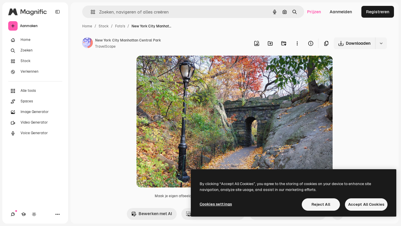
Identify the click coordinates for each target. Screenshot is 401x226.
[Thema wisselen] (34, 214)
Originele (175, 67)
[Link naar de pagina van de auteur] (87, 43)
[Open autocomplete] (90, 12)
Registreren (377, 11)
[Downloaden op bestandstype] (381, 43)
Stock (104, 26)
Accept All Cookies (366, 204)
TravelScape (105, 46)
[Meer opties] (297, 43)
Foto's (120, 26)
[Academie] (23, 214)
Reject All (320, 204)
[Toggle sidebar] (57, 11)
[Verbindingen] (13, 214)
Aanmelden (341, 11)
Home (87, 26)
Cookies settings (216, 204)
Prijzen (314, 11)
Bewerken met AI (155, 213)
